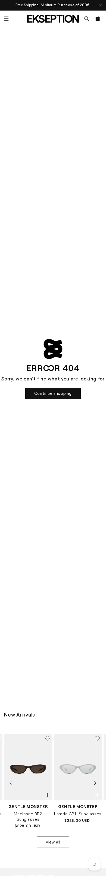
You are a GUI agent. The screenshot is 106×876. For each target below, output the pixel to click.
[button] (6, 18)
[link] (53, 393)
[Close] (100, 5)
